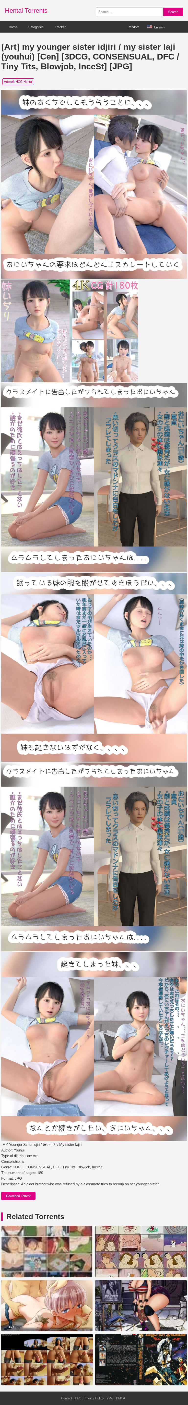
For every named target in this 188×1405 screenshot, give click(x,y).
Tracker (60, 27)
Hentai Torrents (26, 10)
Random (133, 27)
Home (13, 27)
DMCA (120, 1398)
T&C (78, 1398)
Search (173, 12)
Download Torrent (18, 1196)
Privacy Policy (93, 1398)
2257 (110, 1398)
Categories (36, 27)
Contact (66, 1398)
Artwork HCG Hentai (18, 82)
